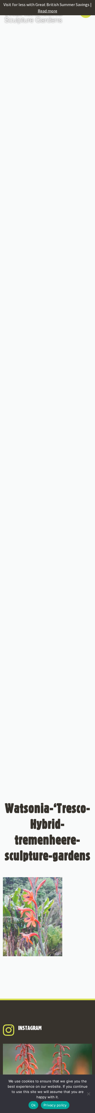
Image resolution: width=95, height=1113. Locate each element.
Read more (47, 10)
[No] (88, 1093)
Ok (33, 1105)
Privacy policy (55, 1105)
